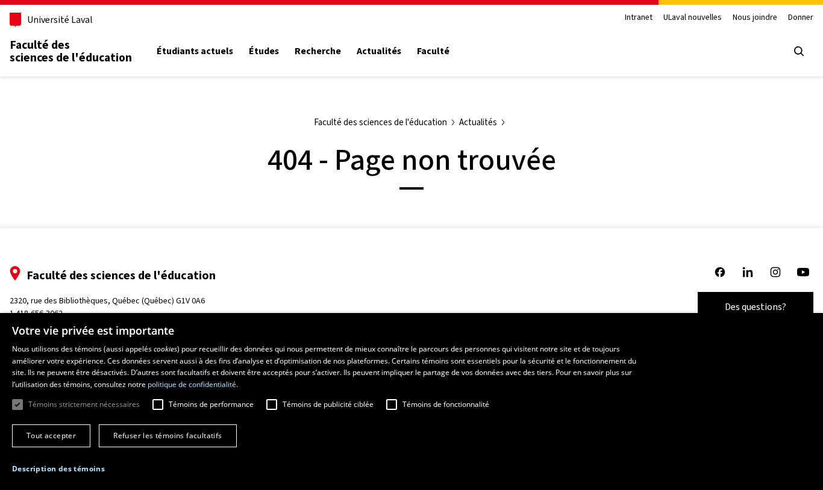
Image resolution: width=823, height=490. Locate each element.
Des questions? (755, 306)
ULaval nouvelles (692, 18)
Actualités (379, 51)
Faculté (433, 51)
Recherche (318, 51)
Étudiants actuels (195, 51)
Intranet (638, 18)
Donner (800, 18)
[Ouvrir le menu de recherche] (798, 51)
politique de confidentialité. (193, 384)
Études (264, 51)
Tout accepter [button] (51, 435)
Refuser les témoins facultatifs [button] (167, 435)
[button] (58, 469)
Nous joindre (755, 18)
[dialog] (411, 401)
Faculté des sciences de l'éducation (71, 51)
